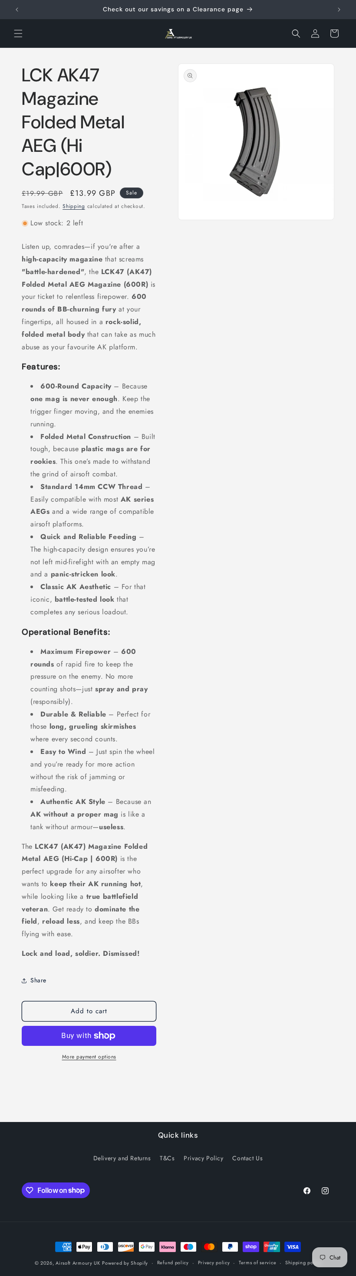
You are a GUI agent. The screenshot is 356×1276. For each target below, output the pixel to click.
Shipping (74, 206)
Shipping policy (303, 1262)
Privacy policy (214, 1262)
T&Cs (167, 1158)
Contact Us (247, 1158)
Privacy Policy (203, 1158)
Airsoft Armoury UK (78, 1262)
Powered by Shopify (125, 1262)
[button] (18, 33)
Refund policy (173, 1262)
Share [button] (38, 980)
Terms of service (257, 1262)
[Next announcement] (339, 9)
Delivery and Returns (122, 1158)
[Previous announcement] (16, 9)
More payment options (89, 1057)
